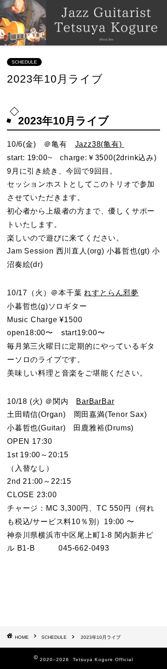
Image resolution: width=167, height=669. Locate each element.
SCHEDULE (24, 62)
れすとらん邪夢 (111, 293)
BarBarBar (95, 401)
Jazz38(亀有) (99, 144)
